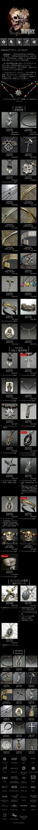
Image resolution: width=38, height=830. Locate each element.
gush (4, 772)
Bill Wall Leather (14, 791)
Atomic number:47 (24, 782)
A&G (4, 781)
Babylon (4, 791)
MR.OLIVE (14, 772)
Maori (33, 763)
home (33, 39)
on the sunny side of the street (23, 773)
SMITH (33, 809)
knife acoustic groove (5, 800)
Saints (24, 809)
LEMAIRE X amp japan (14, 800)
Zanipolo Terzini (33, 772)
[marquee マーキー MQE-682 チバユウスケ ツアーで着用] (19, 89)
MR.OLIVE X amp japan (33, 800)
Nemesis (4, 809)
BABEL (33, 781)
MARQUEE (14, 763)
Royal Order (14, 809)
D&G (33, 791)
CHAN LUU (23, 791)
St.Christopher (14, 819)
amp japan (5, 763)
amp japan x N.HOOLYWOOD (14, 782)
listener (24, 800)
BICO (23, 763)
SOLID (5, 819)
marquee (4, 42)
